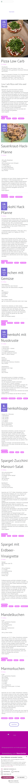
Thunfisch (21, 118)
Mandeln (10, 660)
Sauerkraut (19, 196)
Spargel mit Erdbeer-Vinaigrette (10, 550)
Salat (9, 536)
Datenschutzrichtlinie (9, 766)
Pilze (22, 322)
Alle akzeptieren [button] (8, 777)
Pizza (3, 118)
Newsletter (21, 753)
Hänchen (17, 322)
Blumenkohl (12, 398)
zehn (22, 452)
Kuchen (3, 660)
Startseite (11, 12)
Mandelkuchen (12, 614)
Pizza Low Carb (12, 61)
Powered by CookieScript (14, 782)
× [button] (26, 756)
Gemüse (3, 322)
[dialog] (14, 769)
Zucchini (21, 536)
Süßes (21, 660)
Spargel (15, 536)
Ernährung (4, 116)
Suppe (17, 452)
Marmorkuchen (13, 668)
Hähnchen (10, 322)
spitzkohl (23, 262)
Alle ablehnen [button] (20, 777)
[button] (14, 780)
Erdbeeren (4, 606)
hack (3, 262)
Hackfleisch (5, 196)
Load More (14, 724)
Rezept (8, 118)
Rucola (14, 118)
